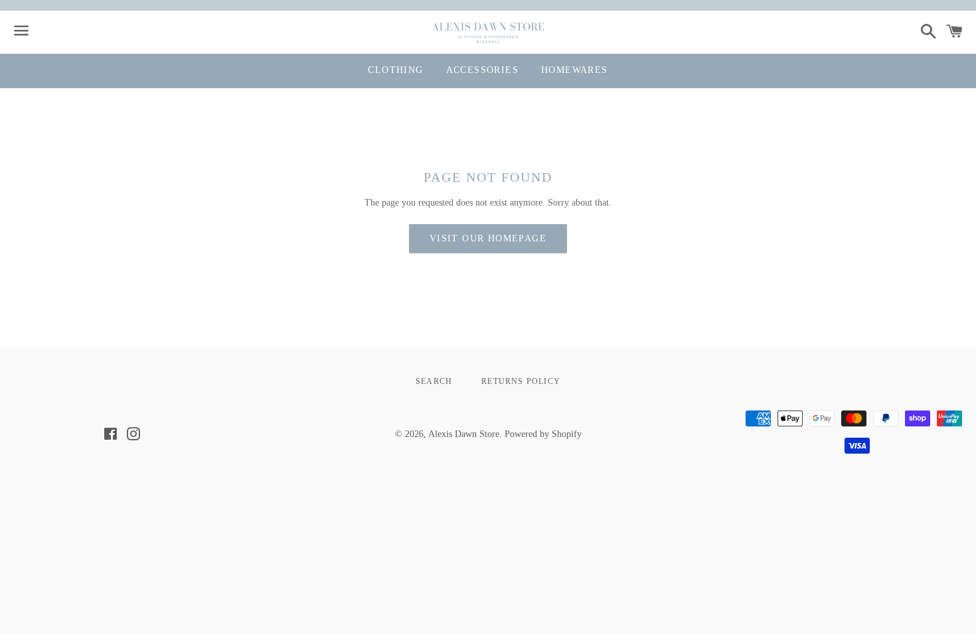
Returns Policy (520, 381)
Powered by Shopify (543, 434)
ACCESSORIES (482, 70)
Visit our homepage (488, 238)
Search (434, 381)
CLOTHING (395, 70)
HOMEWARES (574, 70)
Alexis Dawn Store (463, 434)
